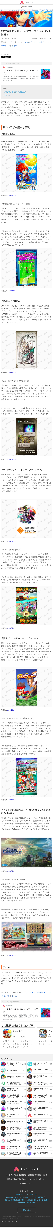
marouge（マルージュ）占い (17, 1197)
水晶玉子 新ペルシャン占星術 (38, 1200)
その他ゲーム (42, 42)
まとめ (7, 95)
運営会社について (26, 1183)
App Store (11, 195)
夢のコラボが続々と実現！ (15, 91)
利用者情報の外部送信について (18, 1179)
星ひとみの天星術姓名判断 (14, 1200)
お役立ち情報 (27, 7)
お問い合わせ (26, 1210)
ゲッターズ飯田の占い (39, 1197)
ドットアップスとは (13, 1175)
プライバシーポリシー (38, 1179)
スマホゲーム (30, 42)
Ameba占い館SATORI (26, 1202)
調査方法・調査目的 (27, 1175)
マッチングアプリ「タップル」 (26, 1194)
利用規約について (41, 1175)
